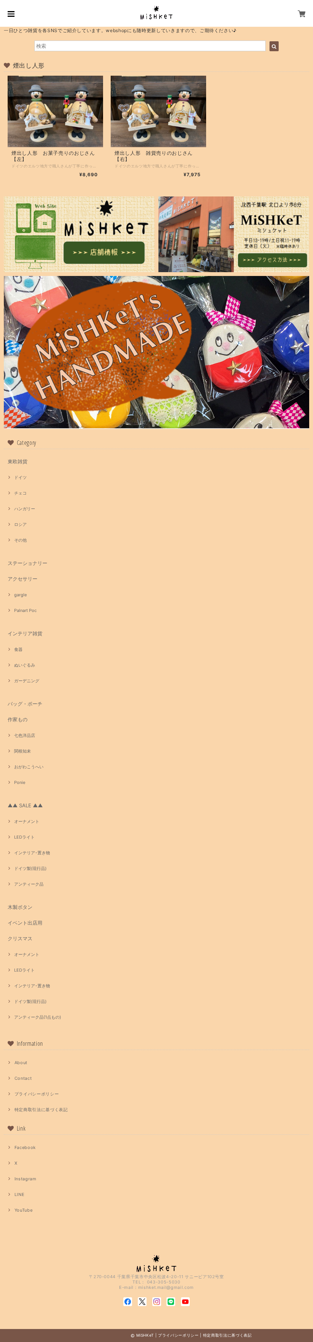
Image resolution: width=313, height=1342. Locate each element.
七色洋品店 (24, 735)
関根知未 (22, 751)
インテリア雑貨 (25, 633)
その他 (20, 540)
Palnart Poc (25, 610)
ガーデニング (26, 680)
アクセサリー (22, 579)
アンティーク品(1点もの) (37, 1017)
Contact (23, 1078)
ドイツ (20, 477)
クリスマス (20, 938)
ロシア (20, 524)
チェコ (20, 493)
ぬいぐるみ (24, 665)
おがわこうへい (29, 766)
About (21, 1062)
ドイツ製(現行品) (30, 868)
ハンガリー (24, 508)
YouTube (24, 1210)
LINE (20, 1194)
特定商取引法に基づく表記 (41, 1109)
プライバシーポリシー (37, 1094)
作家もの (17, 719)
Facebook (25, 1147)
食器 (18, 649)
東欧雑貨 (17, 461)
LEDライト (24, 837)
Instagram (26, 1178)
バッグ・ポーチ (25, 704)
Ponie (19, 782)
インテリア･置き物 (32, 852)
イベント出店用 (25, 923)
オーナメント (26, 821)
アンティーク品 (29, 884)
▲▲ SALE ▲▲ (25, 805)
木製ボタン (20, 907)
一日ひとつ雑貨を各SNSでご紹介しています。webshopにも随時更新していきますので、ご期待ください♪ (120, 30)
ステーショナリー (27, 563)
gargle (20, 594)
